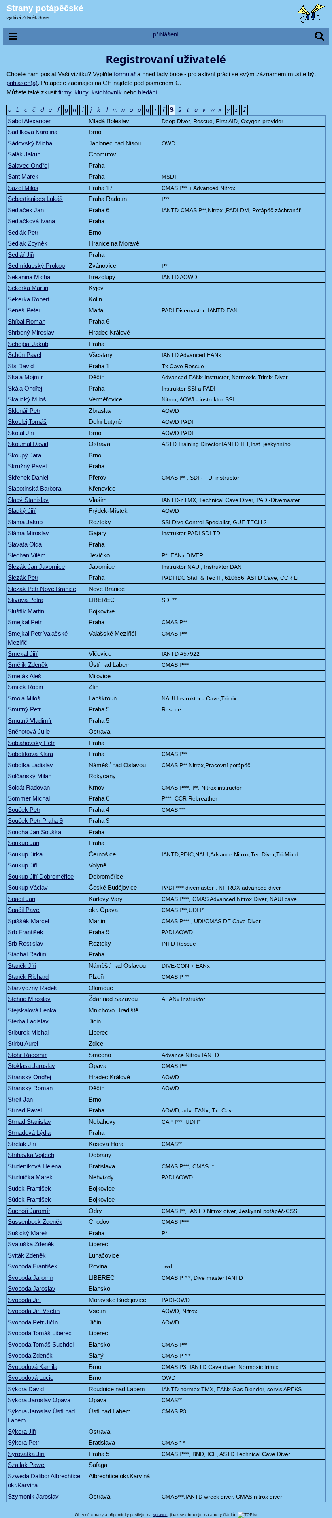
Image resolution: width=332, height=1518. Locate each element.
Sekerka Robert (28, 299)
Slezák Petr (23, 577)
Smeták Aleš (24, 676)
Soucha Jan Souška (34, 831)
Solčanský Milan (29, 776)
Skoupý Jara (24, 455)
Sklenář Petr (24, 410)
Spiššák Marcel (28, 921)
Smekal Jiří (23, 653)
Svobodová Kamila (32, 1366)
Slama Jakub (25, 522)
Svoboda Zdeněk (30, 1355)
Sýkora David (26, 1389)
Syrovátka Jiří (26, 1453)
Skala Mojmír (25, 377)
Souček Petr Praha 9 (35, 820)
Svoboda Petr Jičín (33, 1322)
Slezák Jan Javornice (36, 566)
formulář (125, 73)
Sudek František (29, 1188)
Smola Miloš (24, 698)
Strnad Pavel (25, 1110)
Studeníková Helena (34, 1166)
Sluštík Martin (26, 611)
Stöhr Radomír (27, 1054)
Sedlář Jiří (21, 254)
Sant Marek (23, 176)
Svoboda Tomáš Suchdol (41, 1344)
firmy (64, 92)
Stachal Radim (27, 954)
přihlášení (166, 34)
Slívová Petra (25, 599)
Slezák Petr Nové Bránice (42, 588)
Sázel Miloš (23, 187)
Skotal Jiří (21, 432)
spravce (160, 1514)
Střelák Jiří (22, 1143)
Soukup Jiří (23, 865)
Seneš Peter (24, 310)
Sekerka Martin (28, 287)
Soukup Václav (28, 887)
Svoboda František (32, 1266)
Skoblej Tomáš (27, 421)
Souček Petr (24, 809)
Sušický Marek (28, 1233)
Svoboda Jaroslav (31, 1288)
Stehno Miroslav (29, 998)
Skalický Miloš (27, 399)
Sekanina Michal (29, 276)
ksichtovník (107, 92)
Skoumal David (28, 443)
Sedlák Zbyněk (27, 243)
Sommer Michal (29, 798)
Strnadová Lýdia (29, 1132)
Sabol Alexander (29, 120)
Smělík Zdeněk (28, 664)
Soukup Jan (23, 842)
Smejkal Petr (25, 622)
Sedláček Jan (26, 210)
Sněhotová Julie (29, 731)
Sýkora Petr (23, 1442)
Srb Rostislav (25, 943)
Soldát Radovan (29, 787)
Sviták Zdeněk (27, 1255)
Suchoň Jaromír (29, 1210)
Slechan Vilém (27, 555)
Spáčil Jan (21, 898)
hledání (147, 92)
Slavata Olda (25, 544)
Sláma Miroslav (28, 532)
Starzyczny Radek (32, 987)
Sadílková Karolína (32, 131)
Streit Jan (20, 1099)
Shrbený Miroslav (31, 332)
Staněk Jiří (22, 965)
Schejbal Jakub (28, 343)
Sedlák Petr (23, 232)
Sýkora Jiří (22, 1431)
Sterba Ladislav (28, 1021)
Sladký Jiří (22, 510)
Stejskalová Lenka (32, 1010)
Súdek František (29, 1199)
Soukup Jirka (25, 854)
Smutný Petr (24, 709)
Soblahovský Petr (31, 742)
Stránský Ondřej (29, 1077)
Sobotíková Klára (30, 753)
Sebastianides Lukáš (35, 198)
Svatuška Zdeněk (31, 1243)
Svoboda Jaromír (30, 1277)
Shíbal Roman (26, 321)
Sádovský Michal (30, 143)
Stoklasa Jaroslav (31, 1065)
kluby (81, 92)
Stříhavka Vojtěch (31, 1154)
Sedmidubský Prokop (36, 265)
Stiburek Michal (28, 1032)
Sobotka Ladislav (30, 765)
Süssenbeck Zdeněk (35, 1221)
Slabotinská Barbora (34, 488)
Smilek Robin (25, 686)
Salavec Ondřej (28, 165)
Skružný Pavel (27, 466)
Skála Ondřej (25, 388)
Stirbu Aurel (23, 1043)
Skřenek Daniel (28, 477)
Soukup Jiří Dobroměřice (41, 876)
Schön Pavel (24, 354)
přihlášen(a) (22, 82)
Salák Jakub (24, 154)
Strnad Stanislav (29, 1121)
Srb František (25, 932)
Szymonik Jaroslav (33, 1496)
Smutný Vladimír (30, 720)
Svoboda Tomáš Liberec (40, 1333)
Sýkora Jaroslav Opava (39, 1399)
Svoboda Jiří (24, 1299)
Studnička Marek (30, 1177)
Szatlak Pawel (26, 1464)
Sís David (21, 366)
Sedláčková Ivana (31, 221)
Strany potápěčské (44, 8)
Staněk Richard (28, 976)
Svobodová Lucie (30, 1377)
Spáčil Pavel (24, 909)
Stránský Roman (30, 1088)
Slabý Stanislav (28, 499)
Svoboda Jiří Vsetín (34, 1310)
